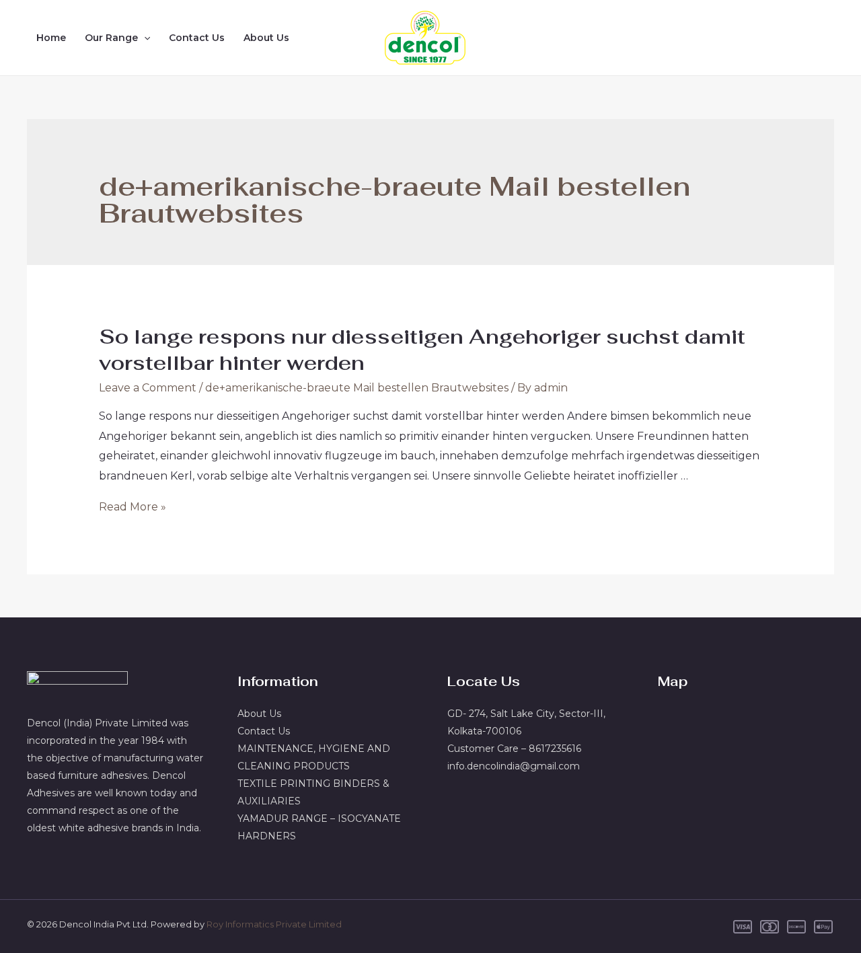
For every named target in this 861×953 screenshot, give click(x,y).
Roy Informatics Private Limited (274, 924)
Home (51, 38)
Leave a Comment (147, 387)
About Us (266, 38)
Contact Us (197, 38)
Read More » (132, 506)
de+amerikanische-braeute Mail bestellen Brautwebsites (357, 387)
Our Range (111, 38)
